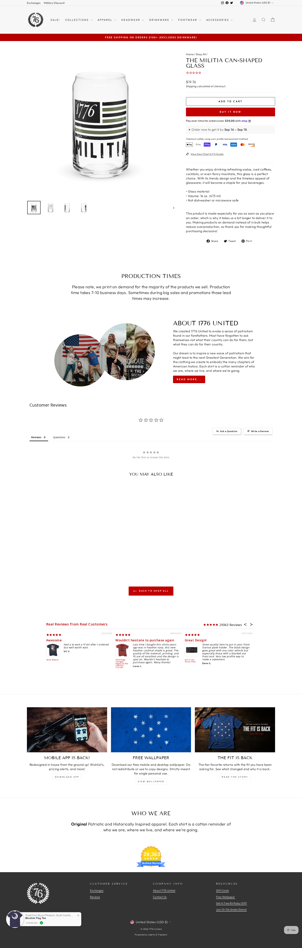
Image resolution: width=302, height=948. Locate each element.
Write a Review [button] (260, 431)
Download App (67, 777)
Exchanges (33, 3)
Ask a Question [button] (228, 431)
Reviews (95, 897)
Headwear (131, 19)
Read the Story (235, 777)
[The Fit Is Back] (235, 729)
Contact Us (160, 897)
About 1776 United (164, 890)
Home (189, 54)
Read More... (189, 379)
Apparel (105, 19)
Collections (77, 19)
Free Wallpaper (225, 897)
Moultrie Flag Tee (35, 918)
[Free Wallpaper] (151, 729)
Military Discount (54, 3)
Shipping (191, 86)
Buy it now (231, 111)
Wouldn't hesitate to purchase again (144, 640)
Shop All (201, 54)
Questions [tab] (59, 437)
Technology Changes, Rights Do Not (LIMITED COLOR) (122, 664)
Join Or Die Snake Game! (231, 909)
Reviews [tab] (36, 437)
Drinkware (159, 19)
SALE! (55, 19)
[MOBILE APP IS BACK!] (67, 729)
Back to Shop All (153, 590)
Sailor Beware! (52, 660)
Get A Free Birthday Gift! (231, 903)
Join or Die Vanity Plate (190, 661)
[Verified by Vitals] (41, 922)
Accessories (218, 19)
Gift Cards (222, 890)
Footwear (188, 19)
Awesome (54, 640)
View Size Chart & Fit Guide (207, 154)
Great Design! (196, 640)
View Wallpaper (151, 781)
